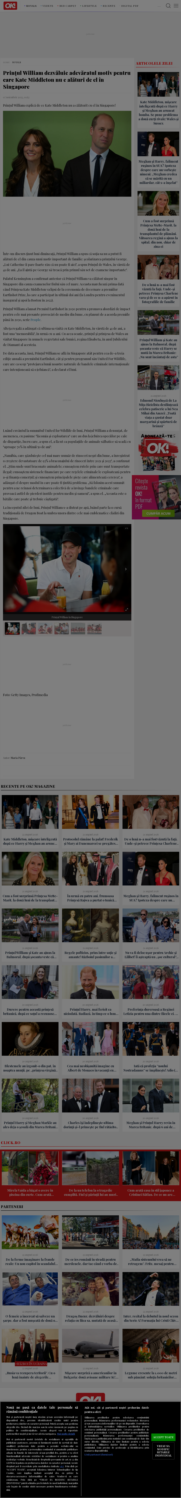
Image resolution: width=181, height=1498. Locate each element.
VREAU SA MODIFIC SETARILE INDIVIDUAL (163, 1450)
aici (62, 1466)
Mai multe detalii (66, 1433)
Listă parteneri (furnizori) (98, 1454)
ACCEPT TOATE (163, 1437)
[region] (90, 1449)
